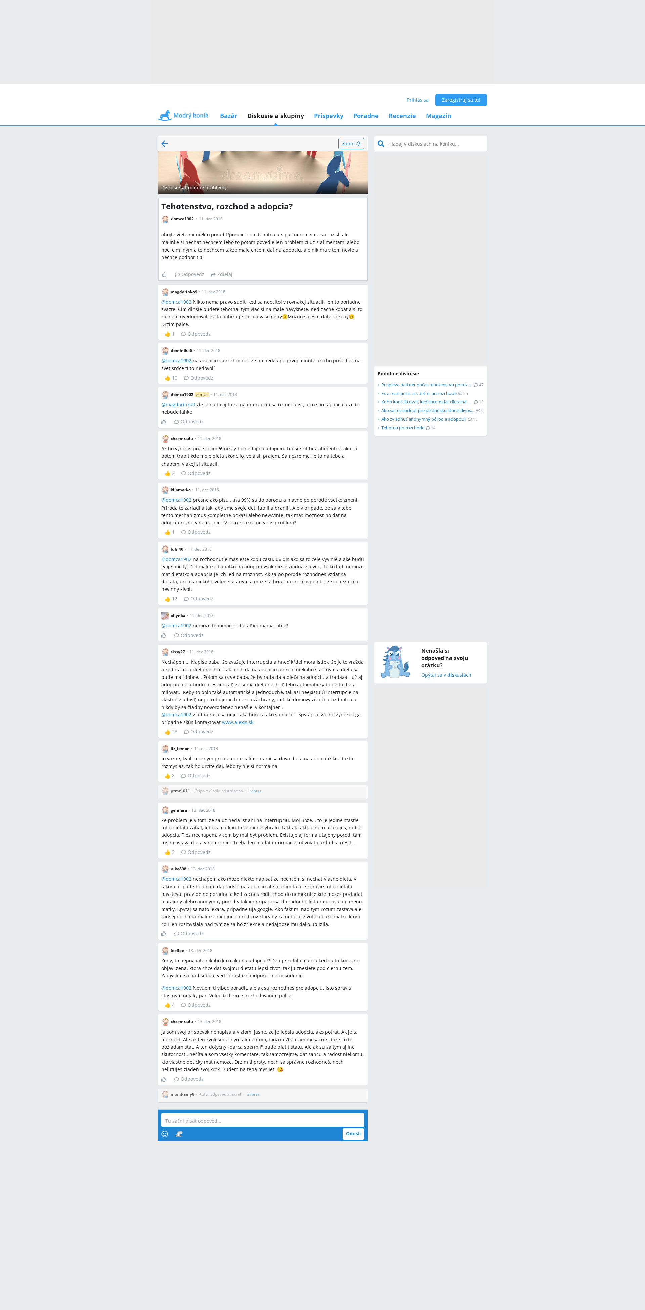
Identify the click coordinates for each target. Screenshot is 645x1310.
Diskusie (170, 187)
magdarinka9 (180, 404)
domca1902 (178, 302)
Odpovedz (192, 274)
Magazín (439, 116)
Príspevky (328, 116)
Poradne (366, 116)
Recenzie (402, 116)
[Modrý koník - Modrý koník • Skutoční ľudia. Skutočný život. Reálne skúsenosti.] (183, 117)
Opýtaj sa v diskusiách (446, 675)
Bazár (228, 116)
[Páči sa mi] (167, 275)
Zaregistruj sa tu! (461, 100)
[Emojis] (164, 1134)
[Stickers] (178, 1134)
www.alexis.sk (237, 722)
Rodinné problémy (206, 187)
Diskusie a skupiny (275, 116)
